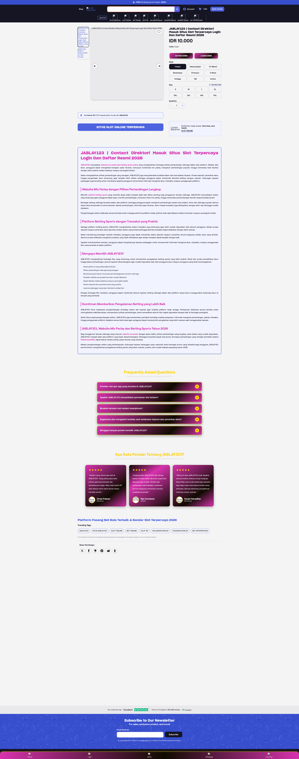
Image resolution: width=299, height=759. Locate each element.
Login (90, 757)
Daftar (149, 757)
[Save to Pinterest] (102, 551)
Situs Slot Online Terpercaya (120, 127)
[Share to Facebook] (89, 551)
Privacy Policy (145, 740)
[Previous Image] (95, 66)
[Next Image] (159, 66)
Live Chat (269, 757)
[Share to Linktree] (95, 551)
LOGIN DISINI (206, 56)
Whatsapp (209, 757)
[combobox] (141, 9)
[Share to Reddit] (108, 551)
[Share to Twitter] (82, 551)
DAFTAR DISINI (181, 56)
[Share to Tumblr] (115, 551)
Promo (30, 757)
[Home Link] (95, 9)
